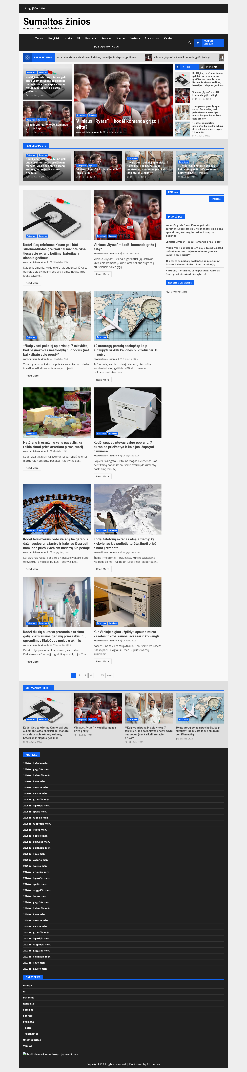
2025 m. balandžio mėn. (37, 847)
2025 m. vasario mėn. (35, 859)
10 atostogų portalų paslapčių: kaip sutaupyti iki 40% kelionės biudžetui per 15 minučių (182, 129)
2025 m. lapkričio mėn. (36, 805)
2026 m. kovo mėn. (34, 781)
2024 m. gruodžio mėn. (36, 872)
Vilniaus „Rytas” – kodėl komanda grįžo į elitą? (122, 57)
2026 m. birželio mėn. (35, 763)
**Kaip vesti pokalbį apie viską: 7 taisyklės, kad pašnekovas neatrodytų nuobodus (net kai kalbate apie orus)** (123, 100)
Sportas (120, 38)
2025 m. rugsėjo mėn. (36, 817)
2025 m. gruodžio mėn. (36, 799)
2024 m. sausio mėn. (35, 926)
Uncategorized (32, 1039)
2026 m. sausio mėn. (35, 793)
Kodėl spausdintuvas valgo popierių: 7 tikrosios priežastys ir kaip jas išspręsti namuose (127, 412)
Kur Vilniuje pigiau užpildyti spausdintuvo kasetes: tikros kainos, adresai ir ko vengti (127, 602)
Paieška (173, 192)
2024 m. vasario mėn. (35, 920)
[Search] (190, 42)
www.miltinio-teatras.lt (89, 132)
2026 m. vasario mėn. (35, 787)
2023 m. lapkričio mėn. (36, 938)
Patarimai (90, 38)
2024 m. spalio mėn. (35, 884)
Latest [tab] (186, 67)
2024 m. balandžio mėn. (37, 908)
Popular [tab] (211, 67)
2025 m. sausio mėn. (35, 866)
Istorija (68, 38)
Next (109, 675)
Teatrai (39, 38)
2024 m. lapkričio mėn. (36, 878)
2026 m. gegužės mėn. (36, 769)
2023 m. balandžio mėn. (37, 956)
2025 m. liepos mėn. (35, 829)
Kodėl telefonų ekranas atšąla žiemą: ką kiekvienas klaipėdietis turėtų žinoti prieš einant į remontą (127, 509)
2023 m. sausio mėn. (35, 968)
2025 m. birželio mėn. (35, 835)
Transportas (152, 38)
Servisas (106, 38)
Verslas (168, 38)
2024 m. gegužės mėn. (36, 902)
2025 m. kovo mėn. (34, 853)
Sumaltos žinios (57, 21)
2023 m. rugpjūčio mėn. (37, 944)
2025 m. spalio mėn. (35, 811)
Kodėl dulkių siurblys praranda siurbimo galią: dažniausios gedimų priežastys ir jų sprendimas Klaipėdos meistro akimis (57, 602)
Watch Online (208, 42)
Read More (32, 283)
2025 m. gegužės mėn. (36, 841)
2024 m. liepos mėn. (35, 896)
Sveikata (135, 38)
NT (78, 38)
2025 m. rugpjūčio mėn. (37, 823)
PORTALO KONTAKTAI (106, 46)
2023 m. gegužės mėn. (36, 950)
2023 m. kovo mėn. (34, 962)
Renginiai (53, 38)
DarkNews (135, 1064)
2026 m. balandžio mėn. (37, 775)
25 (102, 675)
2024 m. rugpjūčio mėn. (37, 890)
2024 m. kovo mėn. (34, 914)
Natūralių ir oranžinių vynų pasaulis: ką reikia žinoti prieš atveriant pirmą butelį (57, 412)
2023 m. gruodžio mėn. (36, 932)
